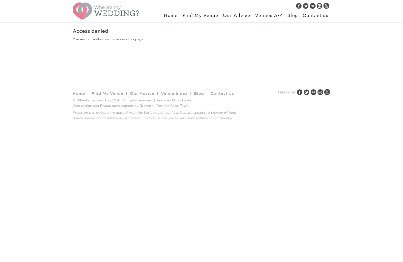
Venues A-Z (269, 15)
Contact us (315, 15)
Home (171, 15)
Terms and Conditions (174, 100)
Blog (292, 15)
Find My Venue (200, 15)
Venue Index (174, 93)
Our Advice (236, 15)
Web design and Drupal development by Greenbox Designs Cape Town (130, 105)
